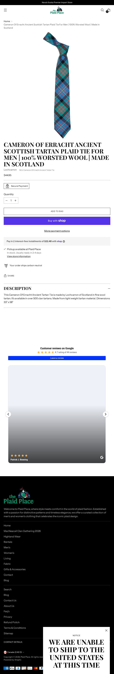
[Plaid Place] (57, 10)
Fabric (7, 563)
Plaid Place (25, 657)
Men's (7, 547)
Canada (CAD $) (14, 652)
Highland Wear (12, 536)
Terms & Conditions (15, 627)
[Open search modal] (102, 10)
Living (7, 558)
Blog (6, 580)
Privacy (8, 616)
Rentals (8, 541)
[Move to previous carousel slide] (100, 325)
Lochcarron (10, 169)
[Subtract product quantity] (15, 200)
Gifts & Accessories (15, 569)
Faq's (7, 611)
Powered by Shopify (12, 660)
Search (8, 589)
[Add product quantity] (6, 200)
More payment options (57, 230)
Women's (9, 552)
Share (11, 276)
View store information (19, 256)
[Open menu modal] (5, 10)
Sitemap (8, 633)
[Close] (106, 630)
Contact (8, 574)
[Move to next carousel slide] (107, 325)
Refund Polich (12, 622)
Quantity (9, 194)
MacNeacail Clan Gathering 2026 (22, 531)
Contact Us (10, 600)
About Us (9, 605)
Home (7, 21)
